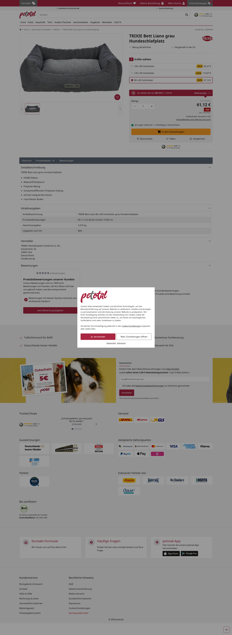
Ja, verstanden (98, 336)
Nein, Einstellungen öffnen (134, 336)
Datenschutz (111, 343)
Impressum (121, 343)
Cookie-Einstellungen (131, 326)
